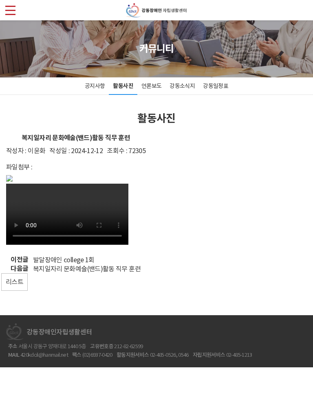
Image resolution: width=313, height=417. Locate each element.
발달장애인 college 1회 (64, 260)
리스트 (14, 282)
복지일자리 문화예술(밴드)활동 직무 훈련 (87, 269)
